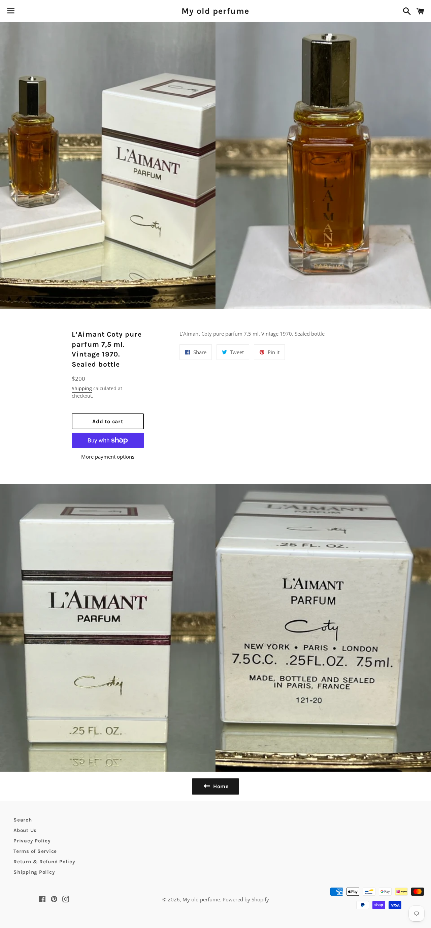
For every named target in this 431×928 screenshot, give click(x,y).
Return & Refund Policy (44, 862)
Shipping (82, 388)
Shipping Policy (34, 872)
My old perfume (215, 11)
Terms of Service (35, 851)
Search (22, 820)
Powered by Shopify (246, 899)
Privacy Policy (32, 841)
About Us (25, 830)
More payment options (107, 456)
